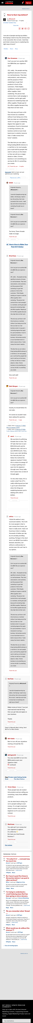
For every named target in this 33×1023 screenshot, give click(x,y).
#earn (11, 48)
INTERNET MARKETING (9, 23)
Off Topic (19, 863)
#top (16, 48)
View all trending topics (10, 945)
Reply (8, 888)
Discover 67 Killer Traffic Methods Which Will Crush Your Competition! (16, 431)
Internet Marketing (23, 898)
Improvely (8, 172)
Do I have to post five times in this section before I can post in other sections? (17, 878)
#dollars (6, 48)
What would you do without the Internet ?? (17, 929)
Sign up (28, 3)
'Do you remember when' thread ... (18, 912)
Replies (8, 872)
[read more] (19, 870)
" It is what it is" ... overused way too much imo (18, 860)
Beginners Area (21, 882)
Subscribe (15, 25)
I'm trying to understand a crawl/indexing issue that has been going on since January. (17, 894)
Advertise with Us (25, 8)
